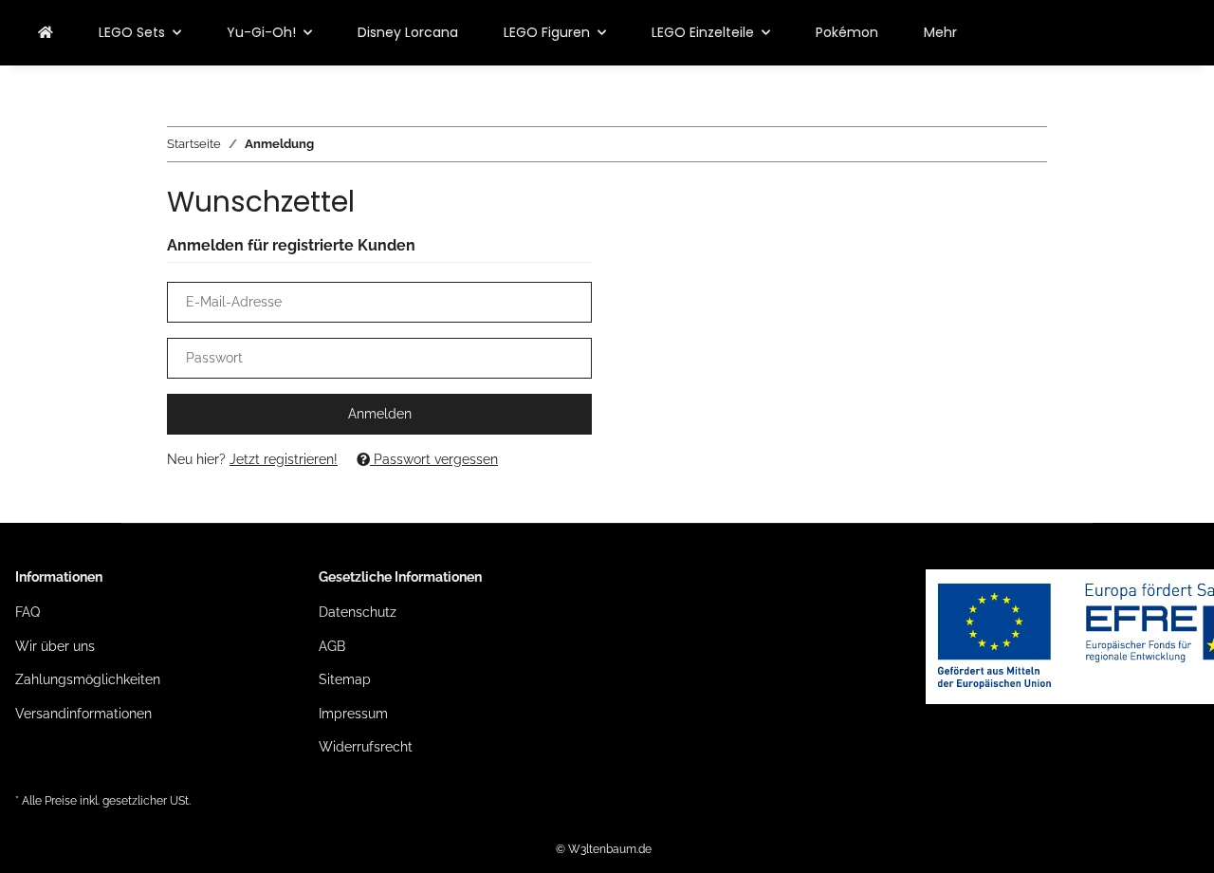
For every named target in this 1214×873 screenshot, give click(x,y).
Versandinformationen (83, 713)
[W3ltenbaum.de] (45, 32)
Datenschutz (357, 612)
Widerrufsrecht (366, 746)
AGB (332, 646)
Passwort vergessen (434, 459)
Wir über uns (55, 646)
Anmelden (380, 413)
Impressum (353, 713)
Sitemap (345, 679)
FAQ (27, 612)
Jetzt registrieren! (284, 459)
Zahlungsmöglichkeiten (87, 679)
